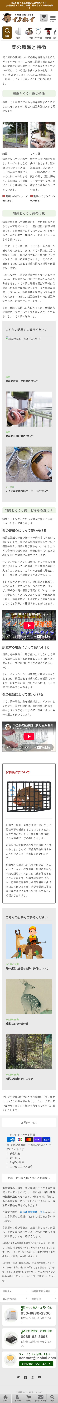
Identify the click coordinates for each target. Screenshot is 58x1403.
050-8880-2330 (36, 1313)
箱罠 (18, 37)
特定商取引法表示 (41, 1291)
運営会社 (36, 1298)
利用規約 (7, 1291)
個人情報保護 (10, 1298)
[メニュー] (53, 18)
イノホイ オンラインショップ (32, 1392)
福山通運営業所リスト (32, 1212)
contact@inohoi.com (37, 1358)
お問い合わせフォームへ (34, 1363)
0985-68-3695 (34, 1337)
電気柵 (48, 37)
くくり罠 (29, 37)
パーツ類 (38, 37)
